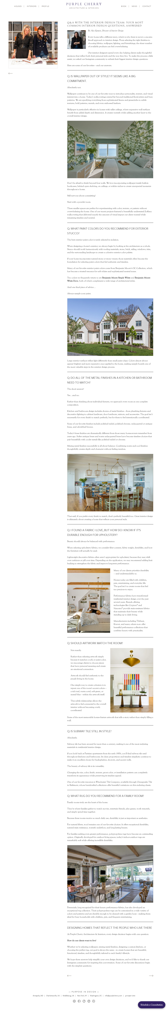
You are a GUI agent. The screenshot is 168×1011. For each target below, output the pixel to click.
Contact (146, 6)
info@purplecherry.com (113, 995)
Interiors (32, 6)
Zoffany (148, 211)
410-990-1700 (130, 995)
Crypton (133, 605)
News (134, 6)
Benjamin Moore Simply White (116, 277)
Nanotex (118, 608)
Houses (18, 6)
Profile (45, 6)
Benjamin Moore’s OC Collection (131, 268)
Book (124, 6)
